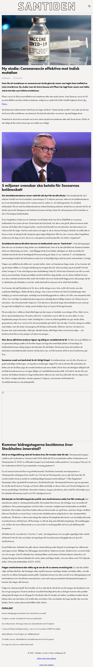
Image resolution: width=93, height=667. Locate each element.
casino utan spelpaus (46, 665)
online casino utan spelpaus (46, 658)
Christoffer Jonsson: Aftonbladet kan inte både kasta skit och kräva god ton (28, 639)
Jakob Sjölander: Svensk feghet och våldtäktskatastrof (20, 634)
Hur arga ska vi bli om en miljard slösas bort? (17, 644)
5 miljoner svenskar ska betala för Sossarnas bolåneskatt (40, 187)
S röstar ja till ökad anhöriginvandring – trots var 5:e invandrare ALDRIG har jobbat (31, 629)
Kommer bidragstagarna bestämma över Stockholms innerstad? (37, 446)
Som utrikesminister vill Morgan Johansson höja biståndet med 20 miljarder (28, 624)
